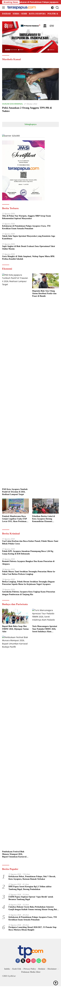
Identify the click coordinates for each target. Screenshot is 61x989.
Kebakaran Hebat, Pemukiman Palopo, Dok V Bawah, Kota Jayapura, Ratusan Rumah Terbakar (32, 877)
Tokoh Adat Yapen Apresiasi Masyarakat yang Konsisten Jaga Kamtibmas (28, 237)
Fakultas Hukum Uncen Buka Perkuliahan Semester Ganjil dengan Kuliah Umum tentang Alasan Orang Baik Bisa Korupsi (33, 908)
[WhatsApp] (38, 960)
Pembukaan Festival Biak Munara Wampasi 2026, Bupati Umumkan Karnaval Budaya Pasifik (14, 854)
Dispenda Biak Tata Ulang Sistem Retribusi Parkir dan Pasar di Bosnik (44, 293)
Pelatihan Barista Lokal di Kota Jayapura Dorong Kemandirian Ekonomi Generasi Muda (43, 519)
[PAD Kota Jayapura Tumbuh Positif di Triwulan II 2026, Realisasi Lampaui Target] (15, 380)
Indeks (7, 969)
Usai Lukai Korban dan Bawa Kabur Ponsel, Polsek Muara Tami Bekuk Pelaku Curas (30, 542)
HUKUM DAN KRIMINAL (12, 103)
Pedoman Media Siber (30, 972)
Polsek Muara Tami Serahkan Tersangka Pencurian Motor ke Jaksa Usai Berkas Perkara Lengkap (28, 572)
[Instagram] (33, 960)
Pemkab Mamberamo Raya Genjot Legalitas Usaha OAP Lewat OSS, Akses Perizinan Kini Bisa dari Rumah (14, 519)
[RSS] (44, 960)
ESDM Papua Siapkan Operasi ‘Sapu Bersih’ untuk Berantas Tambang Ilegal (31, 898)
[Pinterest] (28, 960)
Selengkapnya (30, 124)
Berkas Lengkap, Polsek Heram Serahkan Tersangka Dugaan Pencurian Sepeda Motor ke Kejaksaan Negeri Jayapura (28, 583)
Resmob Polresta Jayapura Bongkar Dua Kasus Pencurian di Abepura (28, 562)
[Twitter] (23, 960)
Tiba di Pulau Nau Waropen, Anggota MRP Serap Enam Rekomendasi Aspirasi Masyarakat (26, 217)
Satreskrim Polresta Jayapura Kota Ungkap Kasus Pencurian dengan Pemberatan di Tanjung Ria (28, 593)
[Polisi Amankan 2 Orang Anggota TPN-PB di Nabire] (30, 84)
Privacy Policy (30, 969)
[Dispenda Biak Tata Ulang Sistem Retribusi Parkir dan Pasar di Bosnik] (45, 280)
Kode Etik (16, 969)
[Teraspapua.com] (21, 7)
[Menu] (4, 7)
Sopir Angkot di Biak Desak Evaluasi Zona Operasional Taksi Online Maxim (28, 247)
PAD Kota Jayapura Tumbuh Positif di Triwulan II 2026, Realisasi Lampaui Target (15, 491)
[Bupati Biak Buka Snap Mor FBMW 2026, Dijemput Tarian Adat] (15, 616)
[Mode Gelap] (52, 7)
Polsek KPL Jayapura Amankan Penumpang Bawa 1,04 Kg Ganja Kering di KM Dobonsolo (27, 552)
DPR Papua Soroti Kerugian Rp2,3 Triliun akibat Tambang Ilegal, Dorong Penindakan (30, 888)
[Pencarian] (57, 7)
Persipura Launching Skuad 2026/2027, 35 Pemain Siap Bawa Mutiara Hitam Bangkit (32, 928)
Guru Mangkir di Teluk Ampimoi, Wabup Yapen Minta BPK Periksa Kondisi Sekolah (28, 257)
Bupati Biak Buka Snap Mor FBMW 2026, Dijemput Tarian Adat (15, 628)
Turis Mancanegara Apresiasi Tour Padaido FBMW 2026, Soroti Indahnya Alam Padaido (44, 629)
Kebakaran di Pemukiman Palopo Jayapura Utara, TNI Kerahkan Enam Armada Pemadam (26, 227)
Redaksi (41, 969)
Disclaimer (52, 969)
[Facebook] (17, 960)
